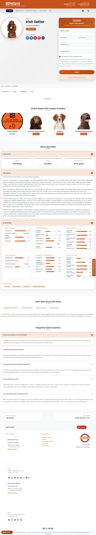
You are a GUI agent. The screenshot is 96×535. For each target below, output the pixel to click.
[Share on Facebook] (27, 38)
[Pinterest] (21, 478)
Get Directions (13, 449)
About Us (44, 439)
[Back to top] (88, 427)
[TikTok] (24, 478)
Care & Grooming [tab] (41, 308)
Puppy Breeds (42, 10)
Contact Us (45, 443)
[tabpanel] (48, 315)
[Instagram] (12, 478)
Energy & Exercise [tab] (27, 308)
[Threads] (29, 478)
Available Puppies (46, 437)
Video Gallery (45, 445)
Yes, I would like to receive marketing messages (71, 56)
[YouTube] (15, 478)
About (14, 91)
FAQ (32, 91)
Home (2, 86)
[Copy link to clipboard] (43, 38)
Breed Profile (24, 91)
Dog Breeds (8, 86)
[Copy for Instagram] (39, 38)
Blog (50, 10)
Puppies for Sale (19, 10)
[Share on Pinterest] (35, 38)
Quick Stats (6, 91)
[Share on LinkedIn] (31, 38)
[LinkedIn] (26, 478)
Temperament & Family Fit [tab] (10, 308)
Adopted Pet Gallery (31, 10)
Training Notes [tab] (54, 308)
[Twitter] (18, 478)
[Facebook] (9, 478)
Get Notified (36, 133)
